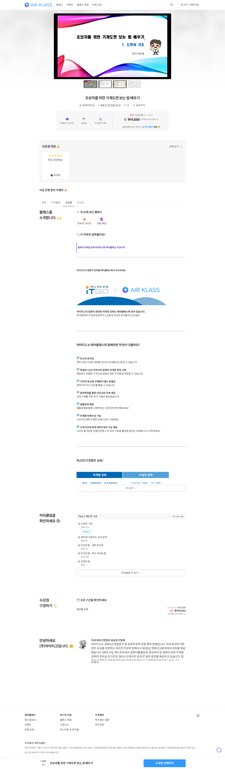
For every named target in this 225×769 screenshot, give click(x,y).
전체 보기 (174, 146)
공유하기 (140, 105)
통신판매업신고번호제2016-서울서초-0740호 (144, 747)
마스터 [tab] (80, 202)
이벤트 (70, 4)
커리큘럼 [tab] (55, 202)
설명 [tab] (44, 202)
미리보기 (87, 531)
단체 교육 (97, 4)
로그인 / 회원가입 (190, 4)
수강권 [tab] (68, 202)
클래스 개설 (82, 4)
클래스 (59, 4)
